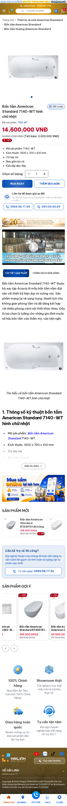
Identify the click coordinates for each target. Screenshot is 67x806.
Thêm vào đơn (49, 183)
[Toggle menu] (4, 11)
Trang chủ (8, 20)
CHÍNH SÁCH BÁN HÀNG (46, 273)
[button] (33, 67)
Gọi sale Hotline (51, 760)
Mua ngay (17, 183)
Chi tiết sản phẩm (16, 273)
